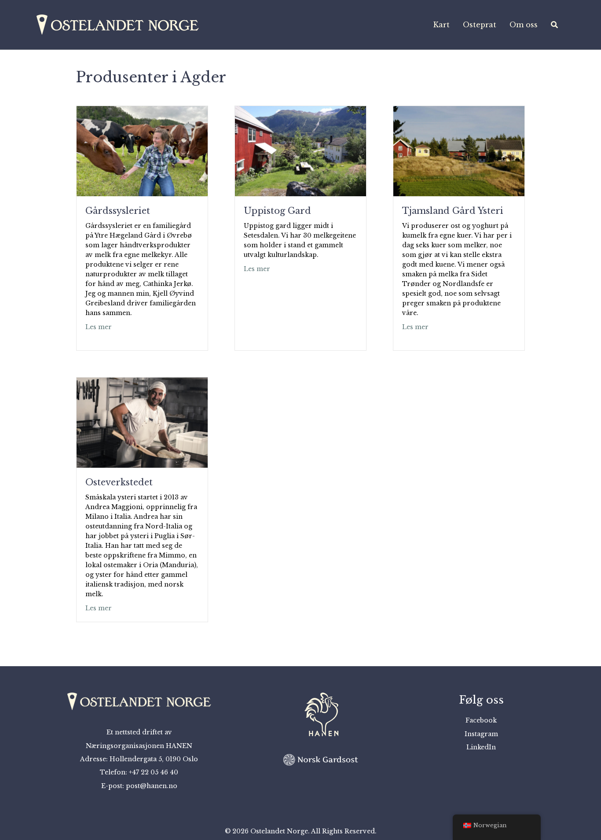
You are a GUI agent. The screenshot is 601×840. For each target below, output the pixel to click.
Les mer (98, 327)
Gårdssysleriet (117, 210)
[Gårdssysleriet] (142, 150)
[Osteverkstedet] (142, 422)
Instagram (481, 734)
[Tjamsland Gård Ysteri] (458, 150)
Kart (441, 24)
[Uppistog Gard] (300, 150)
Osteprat (479, 24)
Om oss (523, 24)
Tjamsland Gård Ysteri (452, 210)
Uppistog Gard (277, 210)
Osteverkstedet (119, 482)
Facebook (481, 720)
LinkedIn (481, 747)
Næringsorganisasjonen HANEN (139, 746)
